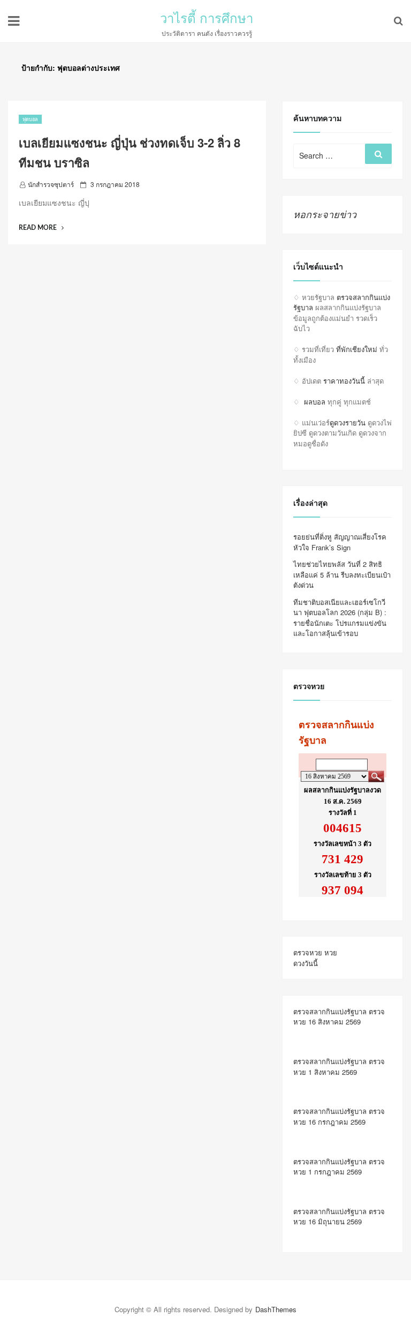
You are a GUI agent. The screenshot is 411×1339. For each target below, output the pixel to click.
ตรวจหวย (307, 952)
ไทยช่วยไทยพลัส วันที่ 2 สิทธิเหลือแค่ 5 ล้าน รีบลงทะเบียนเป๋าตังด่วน (342, 574)
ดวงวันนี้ (305, 963)
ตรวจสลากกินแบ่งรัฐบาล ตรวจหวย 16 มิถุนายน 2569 (339, 1216)
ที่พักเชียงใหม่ (356, 349)
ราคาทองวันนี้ (344, 381)
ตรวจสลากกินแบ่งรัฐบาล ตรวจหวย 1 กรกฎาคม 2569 (339, 1166)
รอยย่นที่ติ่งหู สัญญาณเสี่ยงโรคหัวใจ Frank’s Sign (339, 542)
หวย (330, 952)
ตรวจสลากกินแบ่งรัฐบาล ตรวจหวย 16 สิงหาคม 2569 (339, 1016)
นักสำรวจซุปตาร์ (51, 184)
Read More (41, 228)
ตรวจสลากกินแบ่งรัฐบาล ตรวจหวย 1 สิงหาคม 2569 (339, 1066)
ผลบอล (314, 402)
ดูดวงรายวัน (348, 422)
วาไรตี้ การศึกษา (206, 17)
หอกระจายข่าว (324, 214)
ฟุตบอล (30, 119)
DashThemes (275, 1309)
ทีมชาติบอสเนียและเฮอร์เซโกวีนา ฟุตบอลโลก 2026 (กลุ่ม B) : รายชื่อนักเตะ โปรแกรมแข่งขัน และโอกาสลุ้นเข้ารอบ (339, 618)
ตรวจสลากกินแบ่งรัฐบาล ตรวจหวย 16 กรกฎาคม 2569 (339, 1116)
